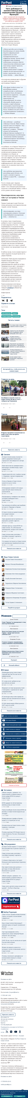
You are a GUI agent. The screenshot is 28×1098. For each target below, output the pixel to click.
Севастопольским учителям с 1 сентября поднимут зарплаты (12, 535)
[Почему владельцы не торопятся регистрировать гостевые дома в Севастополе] (5, 350)
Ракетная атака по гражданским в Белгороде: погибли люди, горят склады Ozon (12, 467)
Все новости (5, 1017)
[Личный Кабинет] (21, 1)
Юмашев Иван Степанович (13, 588)
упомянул (10, 288)
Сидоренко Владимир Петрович (15, 598)
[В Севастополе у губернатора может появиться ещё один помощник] (5, 337)
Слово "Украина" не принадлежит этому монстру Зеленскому (14, 623)
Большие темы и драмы (13, 738)
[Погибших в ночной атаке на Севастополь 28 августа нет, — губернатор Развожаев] (14, 381)
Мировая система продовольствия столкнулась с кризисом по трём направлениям (13, 689)
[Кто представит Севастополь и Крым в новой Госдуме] (5, 324)
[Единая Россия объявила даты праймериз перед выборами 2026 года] (5, 331)
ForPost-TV (4, 1021)
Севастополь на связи (11, 716)
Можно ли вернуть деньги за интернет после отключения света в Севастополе (13, 949)
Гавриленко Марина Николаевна (15, 583)
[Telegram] (11, 300)
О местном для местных (13, 725)
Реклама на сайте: (6, 1076)
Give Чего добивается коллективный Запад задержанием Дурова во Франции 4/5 (6, 305)
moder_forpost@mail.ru (12, 992)
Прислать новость (14, 450)
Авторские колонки (7, 1019)
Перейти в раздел (14, 608)
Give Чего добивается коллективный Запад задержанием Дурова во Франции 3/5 (4, 305)
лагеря (23, 429)
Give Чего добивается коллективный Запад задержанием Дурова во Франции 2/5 (3, 305)
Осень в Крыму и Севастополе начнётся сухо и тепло (11, 482)
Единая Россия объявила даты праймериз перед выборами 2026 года (17, 332)
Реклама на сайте (6, 979)
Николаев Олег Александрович (15, 574)
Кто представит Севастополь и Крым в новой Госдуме (18, 325)
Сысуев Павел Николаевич (13, 559)
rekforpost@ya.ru (6, 1084)
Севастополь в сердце (13, 729)
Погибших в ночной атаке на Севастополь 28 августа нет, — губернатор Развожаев (11, 399)
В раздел (14, 660)
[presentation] (4, 407)
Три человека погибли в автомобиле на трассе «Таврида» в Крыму (13, 506)
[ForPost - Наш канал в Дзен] (23, 1032)
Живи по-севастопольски (14, 743)
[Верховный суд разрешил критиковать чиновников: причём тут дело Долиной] (5, 344)
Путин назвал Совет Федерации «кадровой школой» (16, 358)
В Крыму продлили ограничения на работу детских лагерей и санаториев (13, 434)
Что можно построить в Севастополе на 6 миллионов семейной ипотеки (14, 542)
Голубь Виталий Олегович (13, 578)
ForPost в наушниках (12, 747)
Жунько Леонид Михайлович (14, 564)
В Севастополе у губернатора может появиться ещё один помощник (15, 339)
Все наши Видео (11, 720)
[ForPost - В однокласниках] (20, 1032)
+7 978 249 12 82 (6, 995)
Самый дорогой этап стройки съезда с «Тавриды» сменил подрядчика (13, 475)
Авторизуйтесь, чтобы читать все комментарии (14, 370)
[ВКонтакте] (3, 300)
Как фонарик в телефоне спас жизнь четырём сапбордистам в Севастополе (13, 498)
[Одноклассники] (7, 300)
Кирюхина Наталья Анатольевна (15, 569)
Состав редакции (6, 1024)
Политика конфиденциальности (8, 1093)
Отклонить (7, 1096)
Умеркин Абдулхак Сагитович (14, 593)
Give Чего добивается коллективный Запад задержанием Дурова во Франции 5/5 (7, 305)
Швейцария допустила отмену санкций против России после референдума (12, 674)
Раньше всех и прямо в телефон (16, 734)
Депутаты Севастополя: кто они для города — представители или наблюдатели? (13, 633)
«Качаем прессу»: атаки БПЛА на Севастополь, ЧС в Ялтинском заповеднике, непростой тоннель (12, 527)
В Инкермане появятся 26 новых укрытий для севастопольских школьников (12, 489)
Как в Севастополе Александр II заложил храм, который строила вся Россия (13, 925)
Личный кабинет (14, 665)
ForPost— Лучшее (18, 1036)
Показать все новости (14, 548)
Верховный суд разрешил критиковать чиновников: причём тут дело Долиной (17, 345)
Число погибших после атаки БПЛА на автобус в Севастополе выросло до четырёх (14, 811)
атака (23, 394)
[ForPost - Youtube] (15, 1032)
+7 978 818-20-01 (6, 1081)
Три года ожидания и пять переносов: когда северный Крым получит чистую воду (12, 933)
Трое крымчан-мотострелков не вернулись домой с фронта (12, 520)
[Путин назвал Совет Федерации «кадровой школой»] (5, 357)
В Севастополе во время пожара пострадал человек (12, 513)
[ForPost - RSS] (7, 1032)
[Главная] (7, 2)
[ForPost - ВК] (11, 1032)
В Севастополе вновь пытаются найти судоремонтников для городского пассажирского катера (13, 458)
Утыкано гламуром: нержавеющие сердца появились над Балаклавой (12, 642)
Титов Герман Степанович (13, 602)
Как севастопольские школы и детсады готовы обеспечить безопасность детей (11, 869)
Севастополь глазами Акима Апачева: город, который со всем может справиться (13, 916)
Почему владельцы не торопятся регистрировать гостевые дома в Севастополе (17, 352)
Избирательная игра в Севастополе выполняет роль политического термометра (13, 653)
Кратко (3, 1023)
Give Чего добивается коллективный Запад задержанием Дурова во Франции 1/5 (2, 305)
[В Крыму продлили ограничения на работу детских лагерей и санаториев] (14, 416)
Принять (19, 1096)
